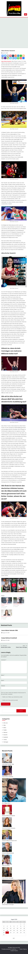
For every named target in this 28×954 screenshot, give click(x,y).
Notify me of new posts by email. (10, 700)
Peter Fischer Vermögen (7, 878)
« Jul (13, 938)
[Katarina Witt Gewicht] (6, 613)
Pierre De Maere (6, 865)
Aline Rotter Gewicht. (6, 61)
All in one (5, 723)
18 (7, 930)
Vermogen (5, 742)
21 (17, 930)
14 (17, 928)
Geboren (5, 732)
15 (20, 928)
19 (10, 930)
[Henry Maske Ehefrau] (18, 600)
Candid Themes (14, 950)
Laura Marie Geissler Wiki (9, 630)
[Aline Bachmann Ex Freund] (6, 600)
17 (3, 930)
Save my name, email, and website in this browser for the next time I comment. (13, 693)
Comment (3, 660)
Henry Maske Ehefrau (17, 604)
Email (2, 680)
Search (21, 710)
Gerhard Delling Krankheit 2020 (9, 840)
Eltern (4, 727)
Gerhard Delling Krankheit (8, 853)
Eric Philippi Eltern (6, 803)
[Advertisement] (14, 32)
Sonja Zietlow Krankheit (9, 638)
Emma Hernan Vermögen (8, 904)
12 (10, 928)
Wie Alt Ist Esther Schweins (8, 828)
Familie (5, 730)
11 (7, 928)
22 (20, 930)
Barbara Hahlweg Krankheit (8, 815)
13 (14, 928)
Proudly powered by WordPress (9, 949)
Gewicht (5, 734)
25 (7, 932)
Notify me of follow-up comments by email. (12, 697)
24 (3, 932)
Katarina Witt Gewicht (6, 616)
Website (3, 685)
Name (2, 675)
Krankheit (5, 737)
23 (24, 930)
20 (14, 930)
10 (3, 928)
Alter (4, 725)
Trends (5, 739)
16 (24, 928)
